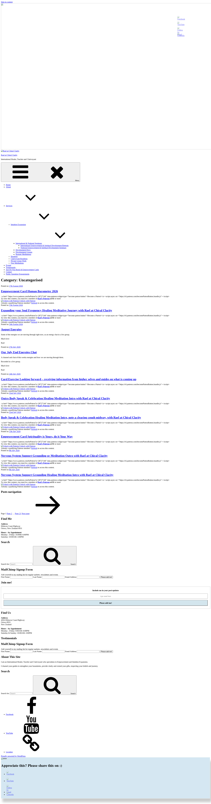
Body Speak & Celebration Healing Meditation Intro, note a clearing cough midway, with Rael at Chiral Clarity (71, 417)
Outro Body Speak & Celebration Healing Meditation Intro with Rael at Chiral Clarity (55, 398)
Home (8, 185)
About (8, 187)
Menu (77, 180)
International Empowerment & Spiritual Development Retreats (45, 245)
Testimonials (11, 267)
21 (18, 514)
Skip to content (7, 2)
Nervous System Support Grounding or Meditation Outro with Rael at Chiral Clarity (54, 455)
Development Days (23, 250)
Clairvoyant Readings (19, 259)
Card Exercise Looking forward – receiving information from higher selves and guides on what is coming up (68, 379)
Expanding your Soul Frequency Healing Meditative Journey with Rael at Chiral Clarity (56, 310)
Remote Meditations (23, 254)
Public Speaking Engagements (17, 274)
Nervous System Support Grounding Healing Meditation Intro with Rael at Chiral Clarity (57, 474)
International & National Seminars (29, 243)
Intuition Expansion (18, 225)
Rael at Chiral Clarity (9, 155)
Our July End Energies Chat (19, 352)
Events (8, 265)
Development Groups (24, 252)
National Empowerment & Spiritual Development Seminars (43, 248)
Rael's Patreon (44, 299)
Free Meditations (17, 263)
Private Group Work (18, 261)
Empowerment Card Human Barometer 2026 (29, 291)
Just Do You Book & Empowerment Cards (22, 270)
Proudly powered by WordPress (13, 756)
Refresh (34, 303)
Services (9, 206)
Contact (9, 272)
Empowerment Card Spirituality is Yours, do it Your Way (37, 436)
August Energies (11, 329)
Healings (14, 256)
